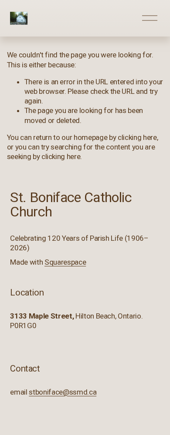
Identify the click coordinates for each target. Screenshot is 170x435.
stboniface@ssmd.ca (62, 392)
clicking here (137, 137)
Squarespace (65, 262)
